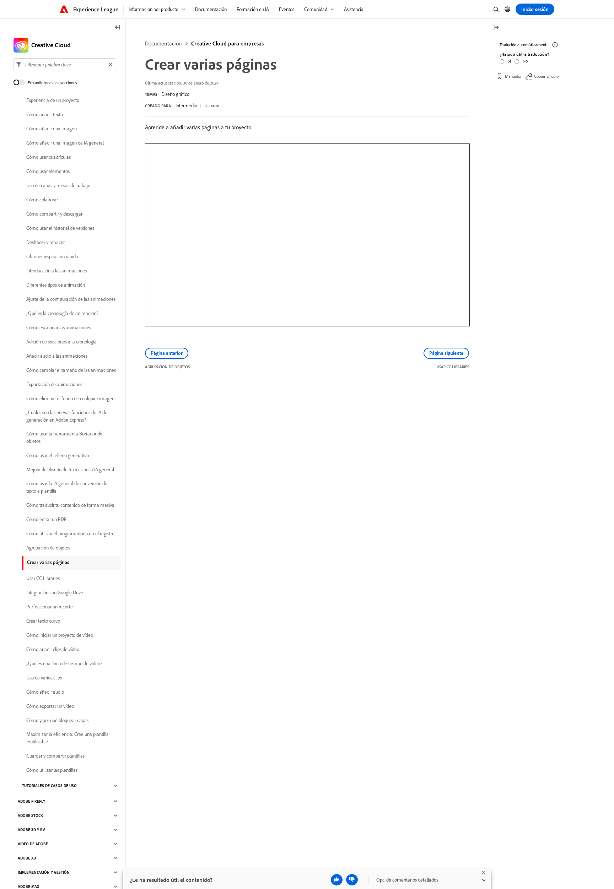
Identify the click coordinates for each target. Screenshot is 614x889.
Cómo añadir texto (44, 114)
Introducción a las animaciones (56, 270)
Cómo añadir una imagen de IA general (65, 143)
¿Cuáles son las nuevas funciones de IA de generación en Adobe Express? (66, 416)
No (525, 61)
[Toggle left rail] (117, 28)
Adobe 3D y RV (31, 829)
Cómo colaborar (42, 199)
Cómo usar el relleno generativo (57, 455)
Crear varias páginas (48, 562)
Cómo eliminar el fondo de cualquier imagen (70, 398)
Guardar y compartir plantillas (55, 756)
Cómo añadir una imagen (51, 128)
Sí (509, 61)
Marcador (513, 76)
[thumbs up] (337, 879)
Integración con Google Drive (54, 592)
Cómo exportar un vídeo (50, 706)
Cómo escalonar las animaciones (58, 327)
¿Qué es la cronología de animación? (62, 313)
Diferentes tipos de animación (55, 285)
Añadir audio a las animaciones (56, 356)
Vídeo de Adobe (33, 843)
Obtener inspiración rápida (52, 256)
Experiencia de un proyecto (52, 100)
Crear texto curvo (43, 621)
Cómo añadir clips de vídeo (52, 649)
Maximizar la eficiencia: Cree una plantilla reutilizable (67, 738)
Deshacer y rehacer (45, 242)
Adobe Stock (30, 815)
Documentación (163, 43)
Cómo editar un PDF (46, 519)
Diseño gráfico (175, 94)
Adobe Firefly (31, 801)
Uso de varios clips (44, 677)
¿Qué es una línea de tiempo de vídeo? (64, 663)
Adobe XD (27, 858)
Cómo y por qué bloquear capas (57, 720)
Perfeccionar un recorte (49, 606)
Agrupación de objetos (48, 547)
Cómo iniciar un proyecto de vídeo (59, 635)
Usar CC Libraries (43, 578)
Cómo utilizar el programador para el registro (70, 533)
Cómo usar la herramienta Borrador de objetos (64, 437)
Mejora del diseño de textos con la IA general (70, 469)
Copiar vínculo (546, 76)
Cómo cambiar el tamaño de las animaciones (71, 370)
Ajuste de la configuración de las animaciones (70, 299)
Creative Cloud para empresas (227, 43)
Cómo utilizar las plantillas (51, 770)
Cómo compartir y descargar (54, 214)
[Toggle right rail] (496, 28)
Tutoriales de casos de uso (49, 785)
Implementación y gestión (44, 872)
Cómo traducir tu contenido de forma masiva (70, 505)
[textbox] (65, 64)
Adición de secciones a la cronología (61, 341)
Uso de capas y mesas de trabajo (58, 185)
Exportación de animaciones (54, 384)
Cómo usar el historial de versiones (60, 228)
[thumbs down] (352, 879)
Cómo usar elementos (48, 171)
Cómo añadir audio (45, 692)
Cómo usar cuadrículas (48, 157)
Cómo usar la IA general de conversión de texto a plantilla (66, 487)
